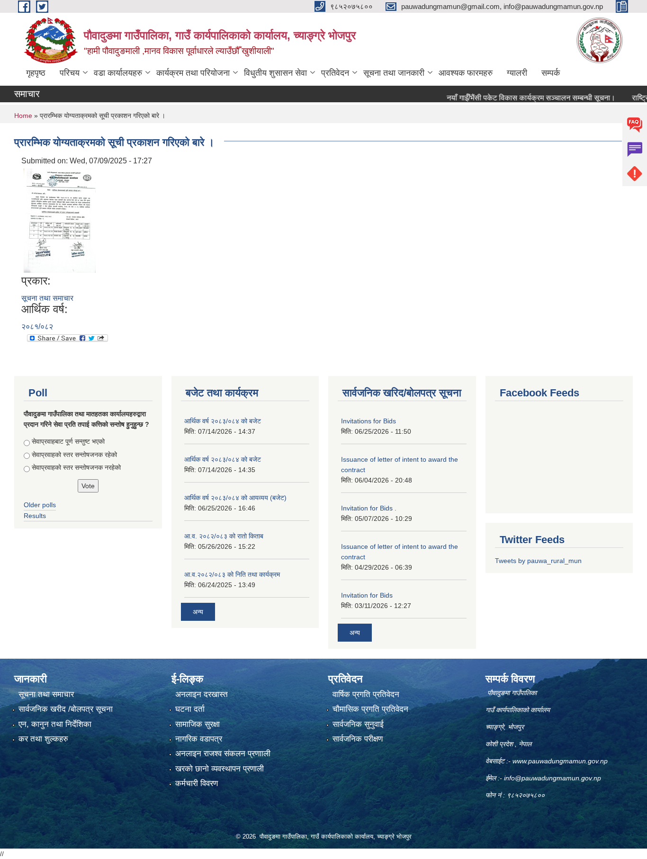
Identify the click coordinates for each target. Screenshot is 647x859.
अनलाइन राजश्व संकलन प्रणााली (222, 753)
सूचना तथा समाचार (47, 298)
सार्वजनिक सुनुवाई (358, 724)
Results (35, 515)
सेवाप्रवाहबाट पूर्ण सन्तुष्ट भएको (68, 441)
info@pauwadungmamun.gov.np (552, 778)
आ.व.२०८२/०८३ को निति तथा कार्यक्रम (232, 574)
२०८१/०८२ (37, 326)
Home (23, 115)
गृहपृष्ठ (35, 73)
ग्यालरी (517, 73)
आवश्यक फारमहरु (466, 73)
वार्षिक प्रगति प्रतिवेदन (365, 694)
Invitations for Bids (368, 421)
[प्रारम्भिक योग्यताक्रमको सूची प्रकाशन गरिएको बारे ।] (60, 220)
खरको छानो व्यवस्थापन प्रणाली (219, 768)
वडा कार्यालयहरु (118, 73)
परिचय (70, 73)
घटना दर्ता (190, 709)
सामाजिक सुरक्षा (197, 724)
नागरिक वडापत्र (198, 738)
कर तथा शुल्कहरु (43, 738)
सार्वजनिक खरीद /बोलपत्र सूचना (65, 709)
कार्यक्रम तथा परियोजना (193, 73)
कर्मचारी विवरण (196, 783)
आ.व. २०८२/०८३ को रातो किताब (223, 536)
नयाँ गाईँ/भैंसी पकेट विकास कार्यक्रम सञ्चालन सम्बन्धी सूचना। (515, 98)
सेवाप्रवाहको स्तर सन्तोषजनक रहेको (74, 454)
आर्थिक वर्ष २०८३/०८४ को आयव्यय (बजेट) (235, 497)
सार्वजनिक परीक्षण (357, 738)
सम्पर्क (550, 73)
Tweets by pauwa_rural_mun (538, 560)
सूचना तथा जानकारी (393, 73)
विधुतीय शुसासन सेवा (275, 73)
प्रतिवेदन (335, 73)
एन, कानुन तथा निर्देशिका (54, 724)
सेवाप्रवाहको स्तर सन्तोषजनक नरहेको (76, 467)
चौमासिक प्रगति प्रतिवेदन (370, 709)
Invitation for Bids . (368, 508)
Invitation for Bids (367, 595)
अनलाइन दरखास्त (201, 694)
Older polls (40, 505)
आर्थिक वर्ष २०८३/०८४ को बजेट (222, 421)
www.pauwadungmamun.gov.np (561, 761)
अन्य (198, 612)
